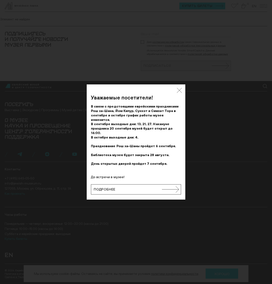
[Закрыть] (179, 90)
